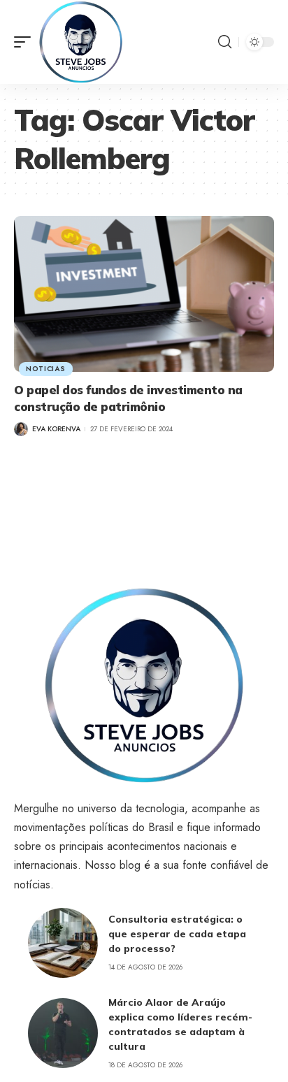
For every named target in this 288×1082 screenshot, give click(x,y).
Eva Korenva (56, 429)
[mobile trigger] (26, 42)
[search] (225, 42)
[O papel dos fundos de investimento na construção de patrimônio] (144, 294)
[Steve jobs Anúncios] (81, 42)
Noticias (46, 368)
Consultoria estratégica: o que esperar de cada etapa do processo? (177, 934)
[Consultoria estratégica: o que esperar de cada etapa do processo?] (63, 943)
